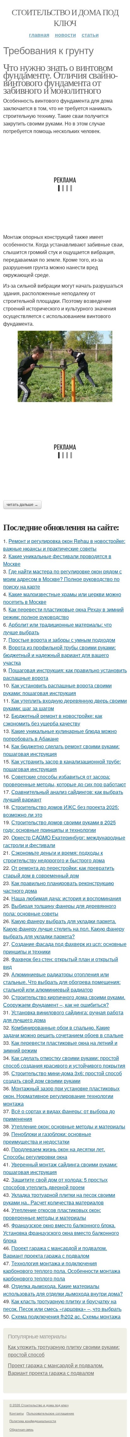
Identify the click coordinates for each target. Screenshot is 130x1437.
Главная (39, 34)
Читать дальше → (22, 504)
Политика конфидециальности (32, 1421)
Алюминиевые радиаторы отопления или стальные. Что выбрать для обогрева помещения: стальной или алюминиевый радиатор (62, 982)
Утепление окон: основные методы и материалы (68, 1126)
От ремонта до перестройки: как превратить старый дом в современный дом (58, 871)
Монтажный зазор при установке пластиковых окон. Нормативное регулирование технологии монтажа (61, 1096)
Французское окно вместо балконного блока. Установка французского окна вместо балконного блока (61, 1233)
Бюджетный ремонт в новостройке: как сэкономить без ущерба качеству (52, 719)
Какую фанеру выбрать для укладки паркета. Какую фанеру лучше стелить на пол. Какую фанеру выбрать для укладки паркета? (63, 928)
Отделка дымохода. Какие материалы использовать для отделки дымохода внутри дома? (63, 1289)
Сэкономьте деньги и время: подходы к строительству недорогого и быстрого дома (54, 856)
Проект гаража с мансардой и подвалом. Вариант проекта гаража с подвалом (55, 1251)
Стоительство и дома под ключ (65, 17)
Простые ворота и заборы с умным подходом (62, 639)
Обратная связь (21, 1429)
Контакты (16, 1413)
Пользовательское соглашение (50, 1413)
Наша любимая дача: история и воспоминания (66, 898)
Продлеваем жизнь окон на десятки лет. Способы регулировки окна (54, 1153)
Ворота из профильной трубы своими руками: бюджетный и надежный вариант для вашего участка (59, 655)
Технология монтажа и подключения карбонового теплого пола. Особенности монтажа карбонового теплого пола (61, 1271)
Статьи (90, 34)
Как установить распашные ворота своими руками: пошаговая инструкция (57, 689)
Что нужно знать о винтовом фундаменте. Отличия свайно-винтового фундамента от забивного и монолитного (60, 78)
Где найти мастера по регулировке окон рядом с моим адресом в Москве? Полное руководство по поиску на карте (62, 579)
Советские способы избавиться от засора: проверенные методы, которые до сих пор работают (64, 780)
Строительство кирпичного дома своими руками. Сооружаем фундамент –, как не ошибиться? (64, 1000)
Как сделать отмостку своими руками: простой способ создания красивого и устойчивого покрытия (64, 1061)
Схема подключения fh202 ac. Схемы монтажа (66, 1316)
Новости (65, 34)
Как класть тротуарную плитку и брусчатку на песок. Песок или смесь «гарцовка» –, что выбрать (62, 1305)
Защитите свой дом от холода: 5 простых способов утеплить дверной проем (55, 1183)
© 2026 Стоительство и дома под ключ (38, 1405)
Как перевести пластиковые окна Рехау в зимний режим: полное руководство (63, 613)
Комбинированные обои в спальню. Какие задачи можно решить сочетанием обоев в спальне (63, 1031)
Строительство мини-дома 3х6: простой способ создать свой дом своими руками (62, 1077)
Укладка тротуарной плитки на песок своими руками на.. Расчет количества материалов (59, 1198)
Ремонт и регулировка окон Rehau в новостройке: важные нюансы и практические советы (64, 544)
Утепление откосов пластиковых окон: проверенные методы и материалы (52, 1213)
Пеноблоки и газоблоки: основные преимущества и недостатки (47, 1137)
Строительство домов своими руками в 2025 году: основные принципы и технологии (59, 826)
